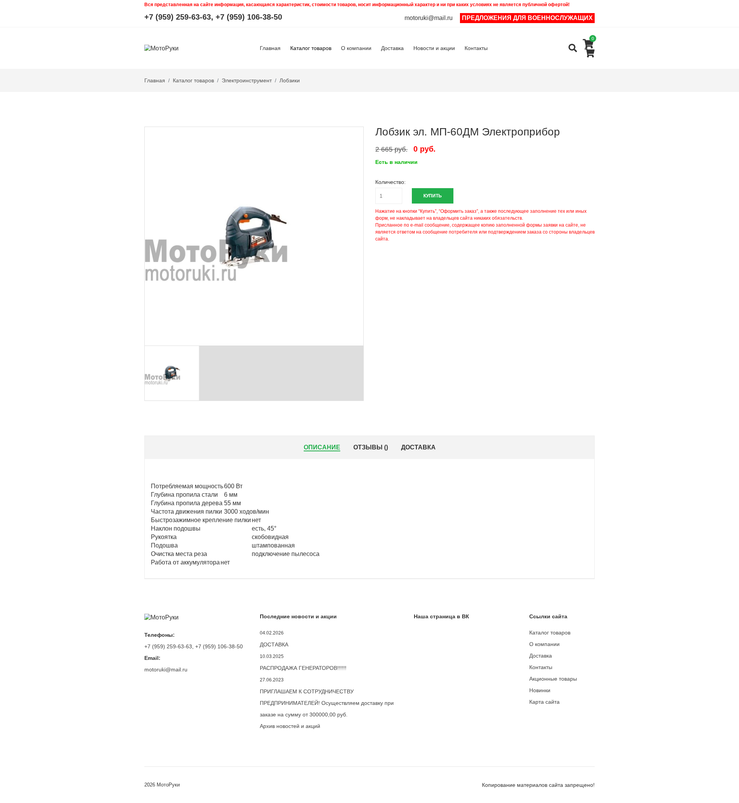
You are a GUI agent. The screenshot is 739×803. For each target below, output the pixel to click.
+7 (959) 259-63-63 (177, 17)
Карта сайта (544, 702)
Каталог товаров (310, 48)
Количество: (390, 182)
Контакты (476, 48)
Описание (322, 447)
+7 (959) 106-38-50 (249, 17)
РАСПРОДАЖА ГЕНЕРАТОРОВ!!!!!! (303, 668)
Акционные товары (553, 679)
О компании (356, 48)
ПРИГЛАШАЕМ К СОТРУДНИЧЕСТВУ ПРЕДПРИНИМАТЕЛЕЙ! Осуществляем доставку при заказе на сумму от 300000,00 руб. (327, 703)
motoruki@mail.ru (429, 18)
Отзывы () (370, 447)
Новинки (539, 690)
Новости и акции (434, 48)
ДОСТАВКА (274, 644)
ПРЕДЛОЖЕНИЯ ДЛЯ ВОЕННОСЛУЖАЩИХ (527, 18)
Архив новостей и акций (290, 726)
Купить (432, 196)
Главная (270, 48)
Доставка (392, 48)
